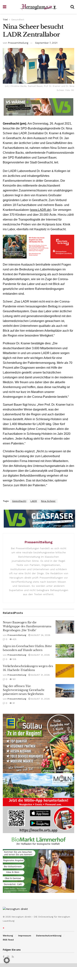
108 (14, 659)
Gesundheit (17, 19)
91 (13, 703)
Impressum (24, 935)
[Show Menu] (4, 7)
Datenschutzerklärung (48, 935)
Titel (5, 19)
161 (14, 679)
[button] (6, 960)
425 (14, 639)
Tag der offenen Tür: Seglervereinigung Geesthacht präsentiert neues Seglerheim (23, 690)
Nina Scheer (48, 501)
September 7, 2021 (46, 42)
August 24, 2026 (40, 635)
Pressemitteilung (18, 42)
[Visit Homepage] (38, 7)
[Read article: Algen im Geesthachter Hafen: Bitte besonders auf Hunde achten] (65, 651)
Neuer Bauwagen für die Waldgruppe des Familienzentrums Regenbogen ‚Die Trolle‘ (27, 626)
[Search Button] (72, 7)
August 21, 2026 (40, 655)
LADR (33, 501)
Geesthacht (19, 501)
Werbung (8, 935)
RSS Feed (8, 939)
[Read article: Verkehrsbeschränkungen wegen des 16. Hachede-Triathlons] (65, 671)
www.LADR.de (40, 209)
